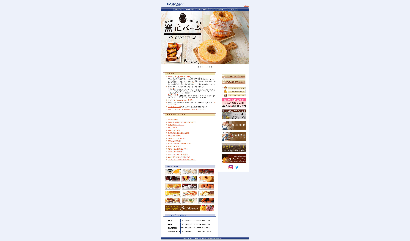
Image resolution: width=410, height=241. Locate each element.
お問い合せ (246, 6)
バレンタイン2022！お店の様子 (178, 154)
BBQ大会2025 (172, 127)
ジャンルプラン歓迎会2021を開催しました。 (182, 160)
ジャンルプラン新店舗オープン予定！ (180, 76)
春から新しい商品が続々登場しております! (181, 122)
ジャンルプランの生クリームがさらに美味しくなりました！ (187, 109)
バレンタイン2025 (174, 130)
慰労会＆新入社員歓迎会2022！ (178, 149)
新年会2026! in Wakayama (176, 125)
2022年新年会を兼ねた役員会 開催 (179, 157)
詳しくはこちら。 (190, 82)
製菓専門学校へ (173, 119)
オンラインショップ (174, 107)
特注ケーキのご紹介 (174, 146)
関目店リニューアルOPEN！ (177, 138)
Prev (163, 37)
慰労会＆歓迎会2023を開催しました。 (180, 143)
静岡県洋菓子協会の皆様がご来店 (178, 133)
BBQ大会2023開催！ (174, 141)
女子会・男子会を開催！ (176, 151)
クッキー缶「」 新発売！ (181, 100)
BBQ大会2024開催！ (174, 135)
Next (246, 37)
